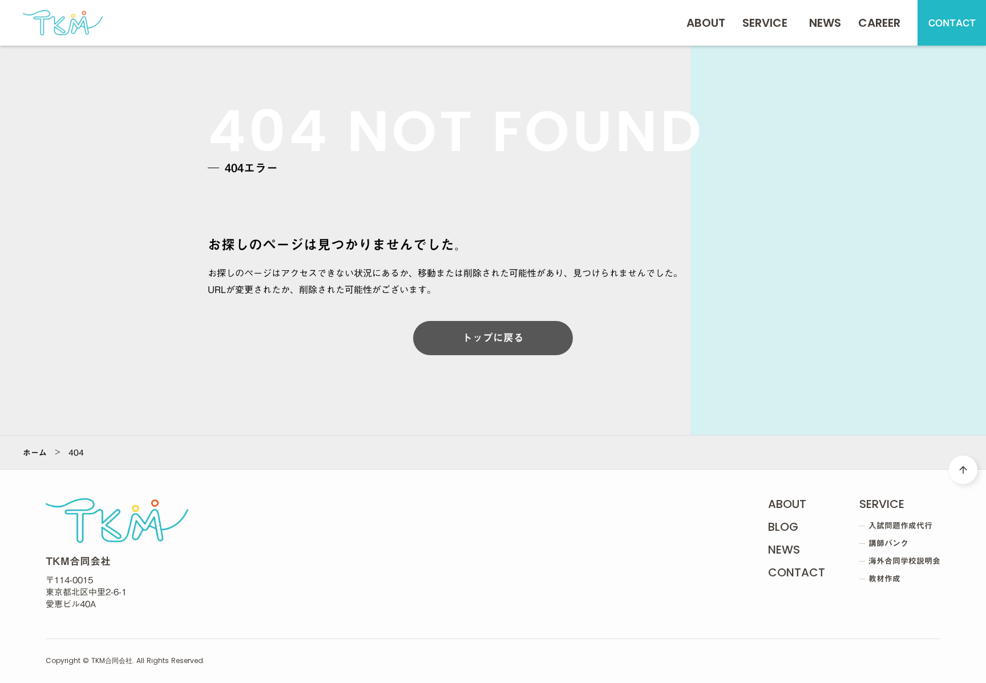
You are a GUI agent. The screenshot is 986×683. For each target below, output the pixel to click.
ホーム (35, 453)
